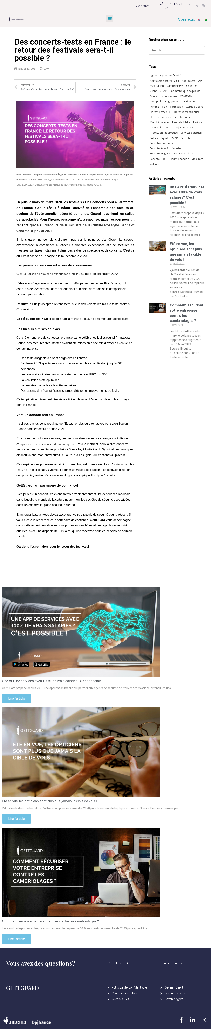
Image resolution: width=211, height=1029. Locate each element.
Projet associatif (183, 127)
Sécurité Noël (158, 159)
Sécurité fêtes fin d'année (165, 148)
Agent (153, 75)
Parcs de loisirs (181, 122)
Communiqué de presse (185, 91)
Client (153, 91)
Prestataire (156, 127)
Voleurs (154, 164)
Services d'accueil (191, 132)
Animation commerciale (164, 80)
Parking (197, 122)
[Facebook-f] (188, 5)
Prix (168, 127)
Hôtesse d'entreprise (186, 112)
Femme (154, 106)
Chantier (191, 86)
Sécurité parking (179, 159)
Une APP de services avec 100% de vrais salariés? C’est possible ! (52, 681)
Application (189, 80)
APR (200, 80)
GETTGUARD (22, 987)
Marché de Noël (159, 122)
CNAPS (164, 91)
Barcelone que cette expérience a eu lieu (53, 273)
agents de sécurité (39, 390)
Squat (164, 138)
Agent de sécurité (170, 75)
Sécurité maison (183, 153)
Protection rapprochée (164, 132)
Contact (143, 6)
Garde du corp (194, 106)
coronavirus (169, 96)
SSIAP (174, 138)
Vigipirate (197, 159)
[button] (189, 19)
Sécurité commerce (161, 143)
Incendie (185, 117)
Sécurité (186, 138)
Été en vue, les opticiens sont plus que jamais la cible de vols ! (49, 801)
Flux (164, 106)
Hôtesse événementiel (163, 117)
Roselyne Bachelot (103, 475)
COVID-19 (186, 96)
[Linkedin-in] (195, 5)
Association (157, 86)
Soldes (154, 138)
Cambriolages (175, 86)
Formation (176, 106)
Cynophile (156, 101)
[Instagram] (202, 5)
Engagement (173, 101)
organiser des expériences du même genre (47, 444)
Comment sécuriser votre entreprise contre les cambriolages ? (50, 921)
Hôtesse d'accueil (160, 112)
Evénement (190, 101)
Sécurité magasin (160, 153)
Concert (154, 96)
